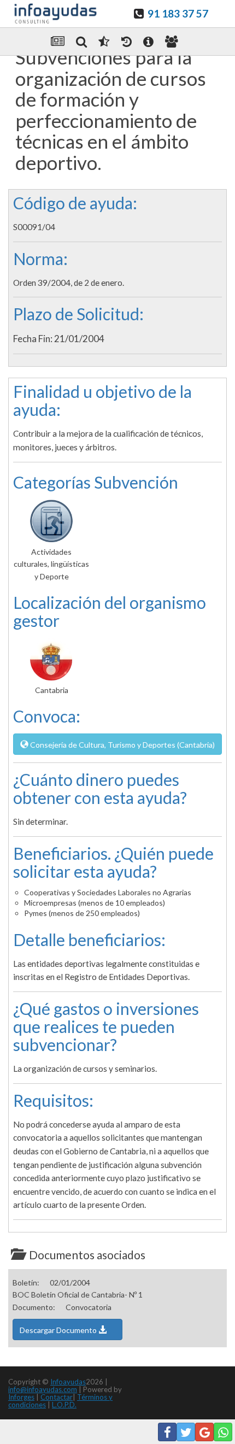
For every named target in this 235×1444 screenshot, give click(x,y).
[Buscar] (81, 41)
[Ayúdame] (148, 41)
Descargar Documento (59, 1330)
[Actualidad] (57, 41)
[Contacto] (171, 41)
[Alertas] (126, 41)
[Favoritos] (103, 41)
